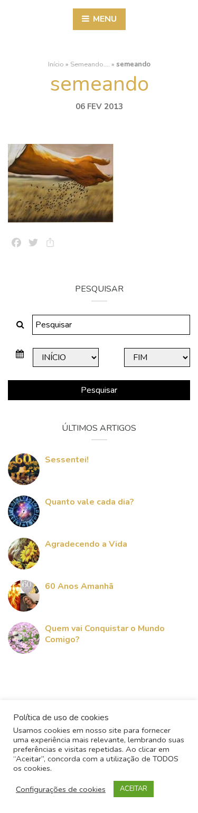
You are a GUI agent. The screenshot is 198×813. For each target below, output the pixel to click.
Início (56, 64)
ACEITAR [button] (133, 788)
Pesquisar (99, 390)
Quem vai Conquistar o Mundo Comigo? (105, 634)
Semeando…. (90, 64)
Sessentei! (67, 460)
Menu (104, 19)
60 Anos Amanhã (79, 586)
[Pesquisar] (20, 324)
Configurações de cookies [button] (61, 789)
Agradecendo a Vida (86, 544)
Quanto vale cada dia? (89, 502)
